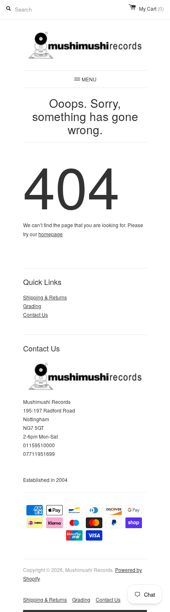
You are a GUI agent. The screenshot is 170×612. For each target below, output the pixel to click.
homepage (50, 233)
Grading (32, 305)
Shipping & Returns (45, 297)
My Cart (151, 8)
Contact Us (35, 314)
